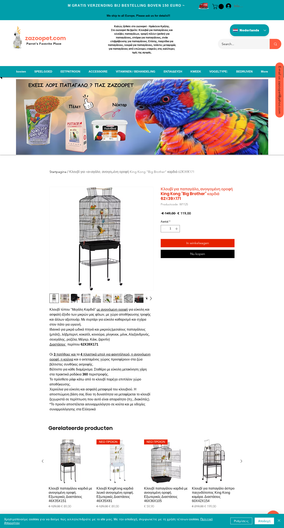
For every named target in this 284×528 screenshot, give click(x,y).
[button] (218, 6)
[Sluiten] (279, 521)
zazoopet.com (45, 38)
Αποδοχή (264, 521)
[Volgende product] (241, 461)
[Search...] (275, 44)
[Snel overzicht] (70, 461)
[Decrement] (163, 228)
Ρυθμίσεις (241, 521)
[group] (142, 474)
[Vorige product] (42, 461)
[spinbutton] (170, 228)
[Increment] (176, 228)
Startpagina (57, 172)
